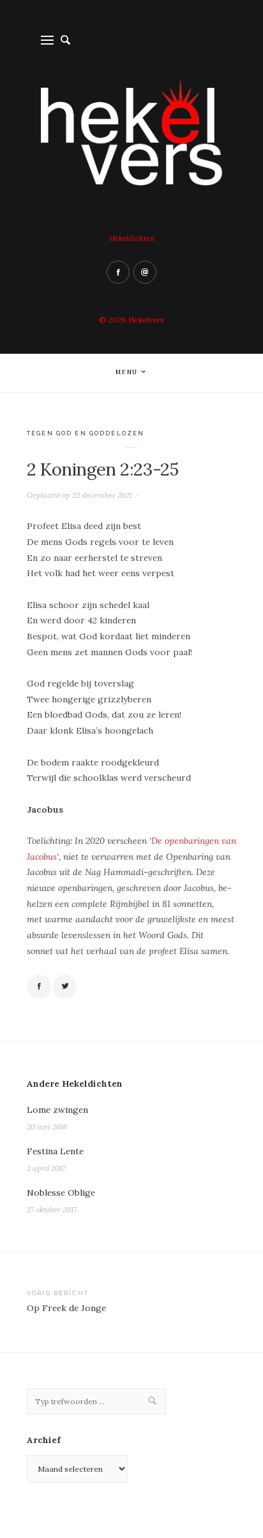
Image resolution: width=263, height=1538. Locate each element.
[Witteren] (65, 987)
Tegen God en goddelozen (85, 433)
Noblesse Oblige (61, 1192)
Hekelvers (146, 319)
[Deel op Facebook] (39, 987)
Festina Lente (55, 1151)
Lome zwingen (57, 1109)
